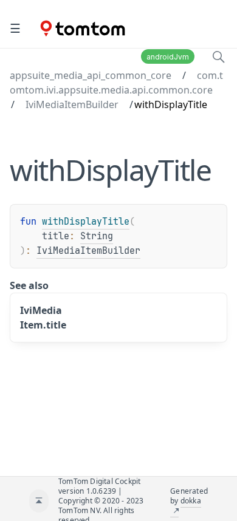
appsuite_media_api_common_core (90, 75)
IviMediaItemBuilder (72, 104)
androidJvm (167, 56)
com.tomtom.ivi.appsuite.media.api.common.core (116, 83)
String (96, 236)
